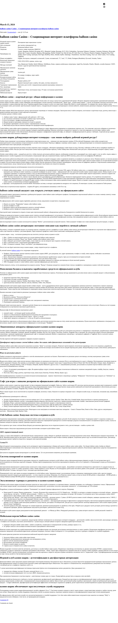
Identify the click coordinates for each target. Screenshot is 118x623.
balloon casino (16, 250)
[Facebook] (104, 4)
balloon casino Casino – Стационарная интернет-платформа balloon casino (29, 29)
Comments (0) (4, 600)
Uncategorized (11, 32)
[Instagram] (104, 7)
